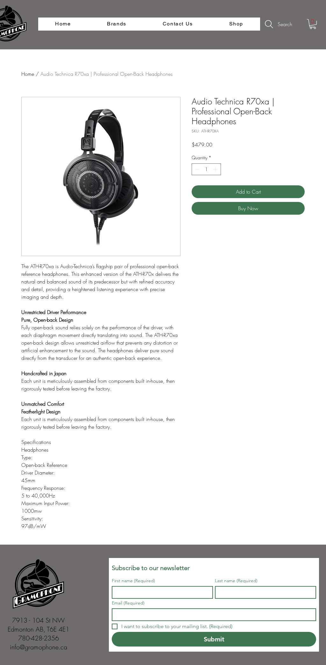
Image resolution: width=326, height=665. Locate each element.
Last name (236, 580)
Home (27, 73)
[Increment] (216, 169)
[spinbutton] (206, 169)
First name (133, 580)
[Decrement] (197, 169)
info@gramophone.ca (38, 647)
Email (128, 603)
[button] (313, 24)
